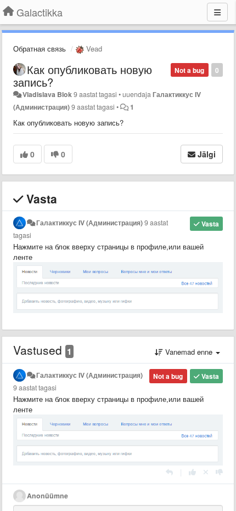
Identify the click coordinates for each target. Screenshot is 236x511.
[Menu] (217, 12)
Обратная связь (39, 48)
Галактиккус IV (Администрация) (89, 223)
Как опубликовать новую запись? (82, 75)
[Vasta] (169, 472)
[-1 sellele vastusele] (219, 472)
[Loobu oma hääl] (206, 472)
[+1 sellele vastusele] (192, 472)
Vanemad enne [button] (189, 352)
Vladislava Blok (47, 94)
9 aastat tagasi (35, 388)
